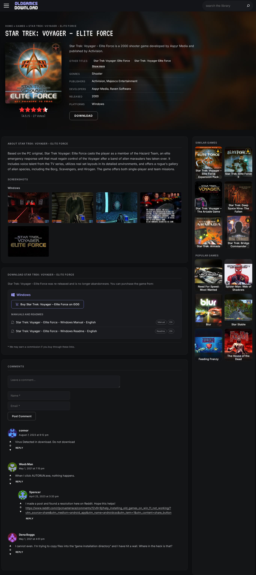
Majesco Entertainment (121, 81)
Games (20, 26)
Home (9, 26)
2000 (95, 96)
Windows (98, 104)
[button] (6, 5)
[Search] (248, 5)
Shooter (97, 73)
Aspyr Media (100, 89)
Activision (98, 81)
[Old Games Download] (26, 5)
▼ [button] (10, 449)
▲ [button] (10, 441)
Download (83, 116)
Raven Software (120, 89)
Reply (19, 447)
